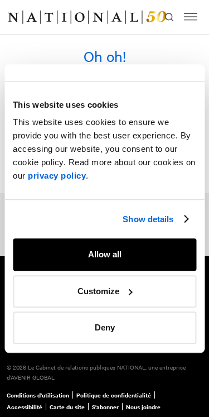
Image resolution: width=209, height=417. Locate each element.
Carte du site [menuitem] (67, 407)
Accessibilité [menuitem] (24, 407)
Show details (148, 219)
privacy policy (57, 175)
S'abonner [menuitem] (105, 407)
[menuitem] (20, 17)
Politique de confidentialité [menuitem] (113, 395)
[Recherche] (168, 17)
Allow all (104, 254)
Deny (105, 327)
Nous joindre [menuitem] (143, 407)
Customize (98, 291)
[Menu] (190, 17)
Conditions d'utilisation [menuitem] (38, 395)
